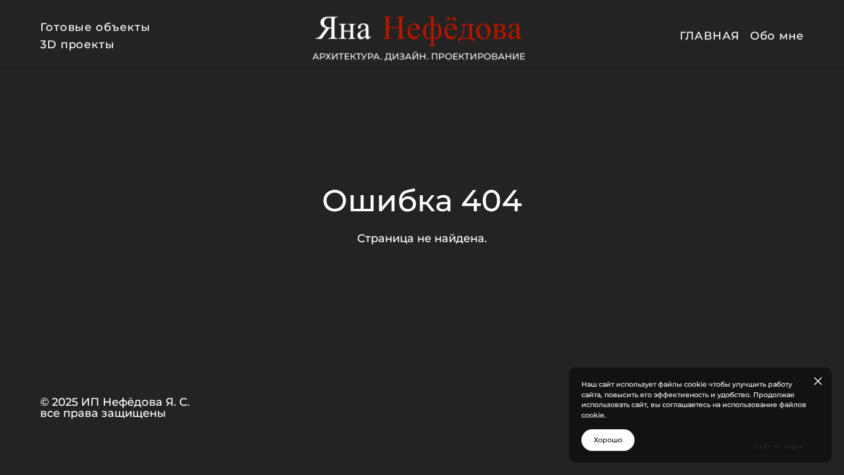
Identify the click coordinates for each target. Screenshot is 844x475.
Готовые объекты (95, 27)
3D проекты (77, 44)
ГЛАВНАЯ (709, 35)
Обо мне (777, 35)
